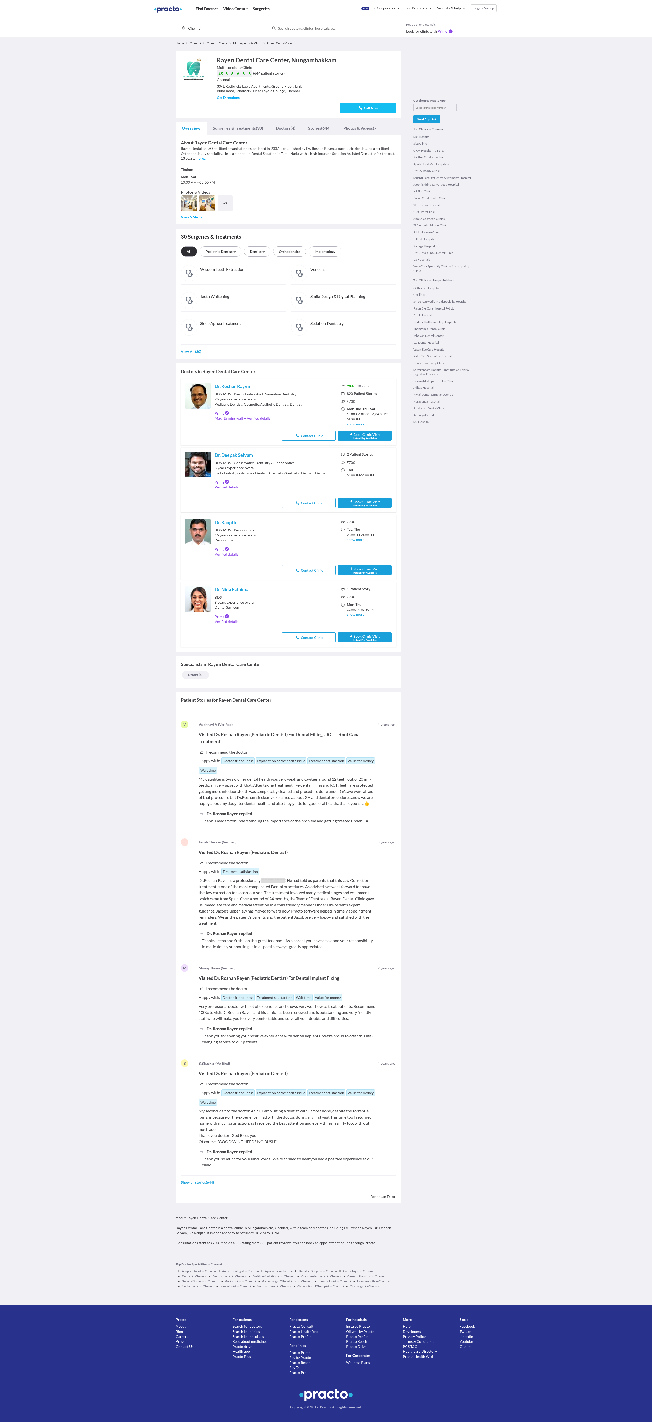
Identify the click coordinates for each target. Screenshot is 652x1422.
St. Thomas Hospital (426, 205)
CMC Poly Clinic (424, 212)
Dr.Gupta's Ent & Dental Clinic (433, 253)
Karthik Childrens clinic (428, 157)
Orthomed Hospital (426, 288)
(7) (360, 128)
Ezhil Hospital (422, 315)
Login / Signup (483, 8)
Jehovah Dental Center (428, 336)
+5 (225, 203)
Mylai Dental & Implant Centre (433, 394)
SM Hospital (421, 422)
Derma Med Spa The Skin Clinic (433, 381)
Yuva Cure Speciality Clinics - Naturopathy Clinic (441, 268)
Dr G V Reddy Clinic (426, 171)
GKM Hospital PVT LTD (428, 150)
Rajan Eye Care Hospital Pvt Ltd (434, 308)
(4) (285, 128)
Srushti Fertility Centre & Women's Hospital (442, 178)
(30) (238, 128)
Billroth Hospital (424, 239)
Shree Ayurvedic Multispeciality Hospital (440, 301)
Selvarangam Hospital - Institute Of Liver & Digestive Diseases (441, 372)
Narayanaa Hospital (426, 401)
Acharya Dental (423, 415)
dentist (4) (195, 675)
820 (362, 393)
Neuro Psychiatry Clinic (429, 363)
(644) (319, 128)
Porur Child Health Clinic (429, 198)
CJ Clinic (419, 295)
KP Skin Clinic (422, 191)
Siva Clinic (420, 143)
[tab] (191, 128)
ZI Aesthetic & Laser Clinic (430, 225)
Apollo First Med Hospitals (431, 164)
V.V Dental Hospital (426, 342)
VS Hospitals (421, 259)
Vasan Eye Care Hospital (429, 349)
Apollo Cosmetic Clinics (429, 219)
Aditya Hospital (423, 388)
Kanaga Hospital (424, 246)
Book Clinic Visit (366, 436)
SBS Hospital (421, 137)
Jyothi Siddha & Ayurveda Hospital (436, 184)
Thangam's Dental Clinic (429, 329)
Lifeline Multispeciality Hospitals (434, 322)
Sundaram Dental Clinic (429, 408)
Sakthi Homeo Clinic (426, 232)
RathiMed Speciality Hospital (432, 356)
